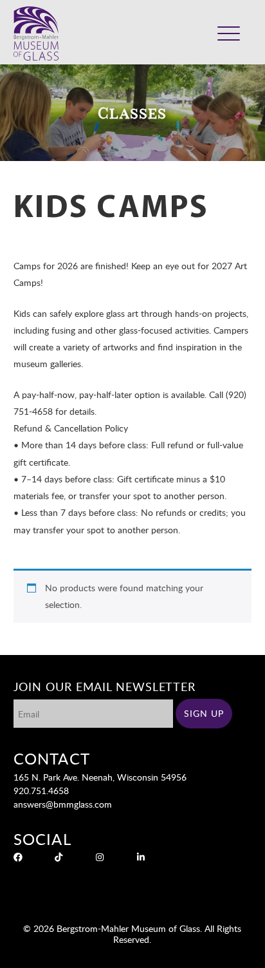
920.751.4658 (41, 790)
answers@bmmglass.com (63, 804)
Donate (143, 41)
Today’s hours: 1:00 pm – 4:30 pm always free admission (159, 23)
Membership (187, 41)
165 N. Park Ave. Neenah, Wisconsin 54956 (100, 777)
